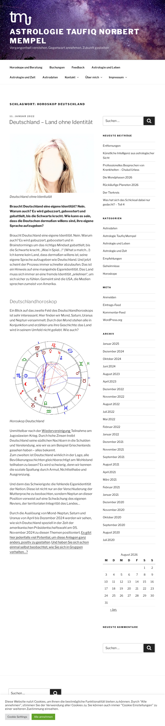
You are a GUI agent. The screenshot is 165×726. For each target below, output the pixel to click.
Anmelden (109, 297)
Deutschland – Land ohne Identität (51, 122)
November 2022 (113, 396)
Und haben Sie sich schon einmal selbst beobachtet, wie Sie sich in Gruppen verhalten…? (49, 547)
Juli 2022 (108, 411)
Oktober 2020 (112, 517)
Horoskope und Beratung (26, 67)
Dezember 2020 (113, 502)
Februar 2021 (111, 487)
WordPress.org (112, 320)
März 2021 (110, 479)
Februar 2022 (111, 426)
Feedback (78, 67)
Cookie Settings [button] (17, 716)
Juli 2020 (109, 540)
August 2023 (111, 374)
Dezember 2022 (113, 389)
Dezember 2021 (113, 441)
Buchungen (57, 67)
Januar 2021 (111, 494)
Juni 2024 (109, 366)
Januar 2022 (111, 434)
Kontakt (70, 77)
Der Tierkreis (111, 192)
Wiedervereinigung (56, 431)
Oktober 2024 (112, 358)
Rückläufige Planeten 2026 (120, 184)
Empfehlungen (112, 258)
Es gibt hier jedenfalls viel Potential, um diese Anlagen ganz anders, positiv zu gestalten (50, 537)
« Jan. (113, 609)
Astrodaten (50, 77)
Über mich (92, 77)
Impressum (116, 77)
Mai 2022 (109, 419)
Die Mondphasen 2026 (117, 177)
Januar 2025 (111, 343)
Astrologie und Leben (106, 67)
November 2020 (114, 509)
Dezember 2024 (113, 351)
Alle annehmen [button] (43, 716)
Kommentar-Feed (114, 312)
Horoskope (110, 273)
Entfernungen (112, 145)
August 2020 (111, 532)
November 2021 (113, 449)
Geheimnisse (111, 266)
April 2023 (109, 381)
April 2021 (109, 472)
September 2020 (114, 525)
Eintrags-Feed (112, 305)
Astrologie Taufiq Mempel (119, 236)
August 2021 (111, 464)
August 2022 (111, 404)
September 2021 (114, 457)
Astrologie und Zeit (22, 77)
